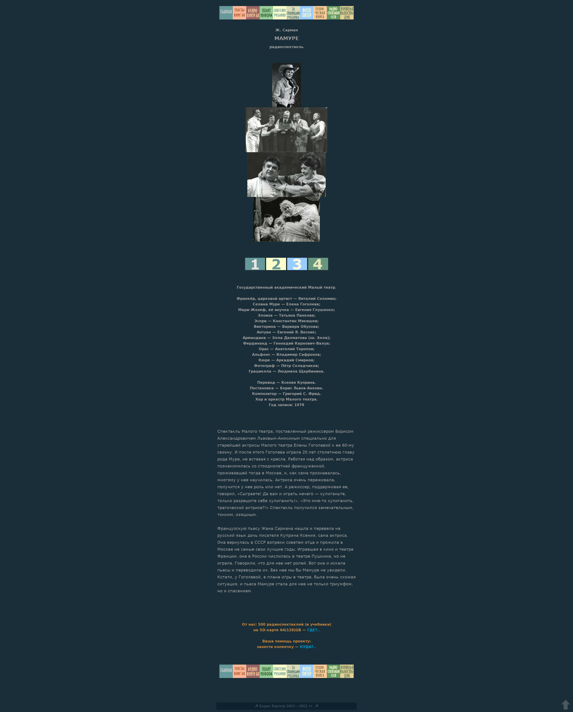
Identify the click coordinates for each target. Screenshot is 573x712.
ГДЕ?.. (313, 630)
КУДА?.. (308, 647)
